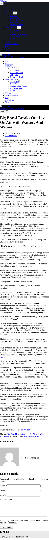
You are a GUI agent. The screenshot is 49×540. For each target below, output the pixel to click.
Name (3, 486)
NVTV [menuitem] (13, 32)
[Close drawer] (2, 3)
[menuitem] (15, 13)
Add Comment (6, 499)
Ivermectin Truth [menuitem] (16, 25)
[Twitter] (4, 532)
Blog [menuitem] (7, 46)
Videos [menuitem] (8, 41)
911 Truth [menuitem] (14, 22)
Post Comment (6, 527)
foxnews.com (25, 430)
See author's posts (32, 458)
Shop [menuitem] (7, 50)
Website (3, 495)
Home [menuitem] (7, 8)
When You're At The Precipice (12, 57)
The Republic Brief (31, 436)
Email (3, 490)
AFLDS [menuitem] (13, 16)
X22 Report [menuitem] (14, 30)
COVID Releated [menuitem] (12, 44)
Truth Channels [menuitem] (11, 27)
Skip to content (6, 1)
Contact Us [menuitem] (9, 48)
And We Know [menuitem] (16, 37)
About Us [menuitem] (9, 10)
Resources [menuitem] (9, 13)
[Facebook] (1, 532)
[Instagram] (7, 532)
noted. (2, 357)
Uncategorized (11, 135)
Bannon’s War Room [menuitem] (18, 34)
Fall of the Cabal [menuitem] (16, 20)
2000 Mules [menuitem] (14, 18)
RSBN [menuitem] (12, 39)
